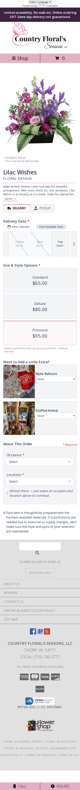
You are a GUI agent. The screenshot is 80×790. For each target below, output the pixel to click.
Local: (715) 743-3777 (40, 656)
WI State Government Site (56, 748)
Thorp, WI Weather (18, 748)
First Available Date (51, 227)
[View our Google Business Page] (40, 633)
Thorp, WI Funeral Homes (22, 741)
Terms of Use (69, 755)
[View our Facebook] (33, 633)
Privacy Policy (12, 755)
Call (21, 786)
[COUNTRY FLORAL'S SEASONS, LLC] (40, 48)
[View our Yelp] (47, 633)
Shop (22, 58)
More (9, 199)
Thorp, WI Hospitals (61, 741)
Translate (52, 6)
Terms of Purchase (41, 755)
